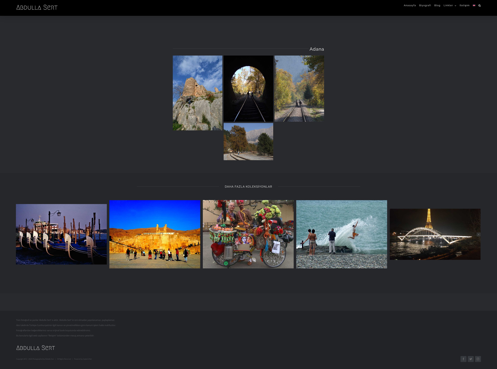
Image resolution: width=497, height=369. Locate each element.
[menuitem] (411, 5)
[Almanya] (248, 234)
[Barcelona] (154, 234)
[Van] (341, 234)
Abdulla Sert (49, 359)
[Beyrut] (61, 234)
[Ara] (479, 5)
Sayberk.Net (87, 359)
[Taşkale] (435, 234)
